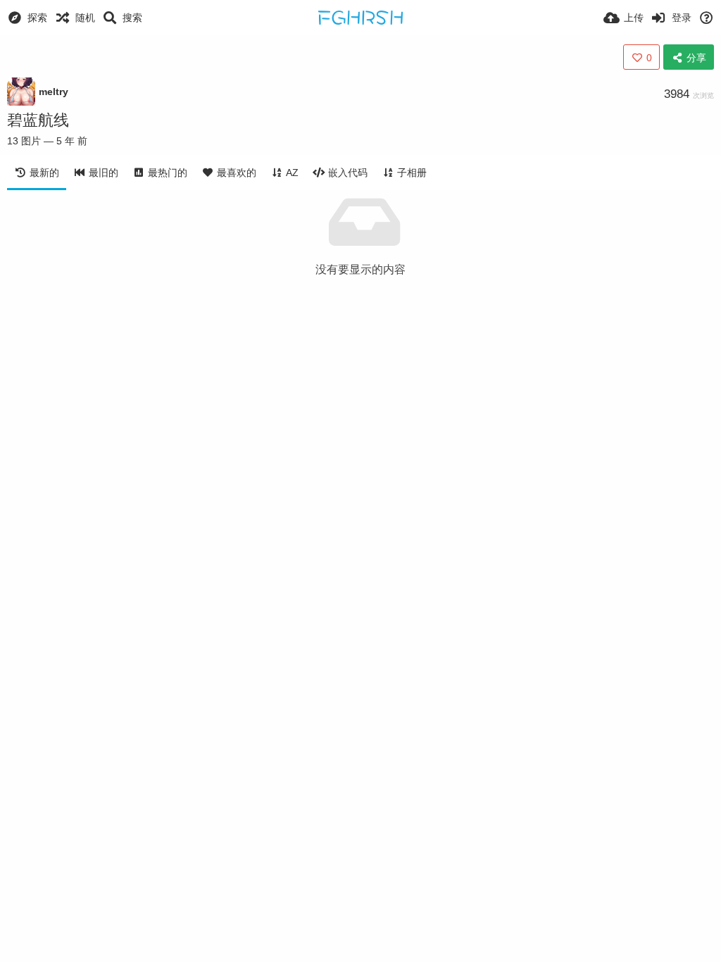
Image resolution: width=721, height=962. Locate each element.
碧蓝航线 (38, 120)
